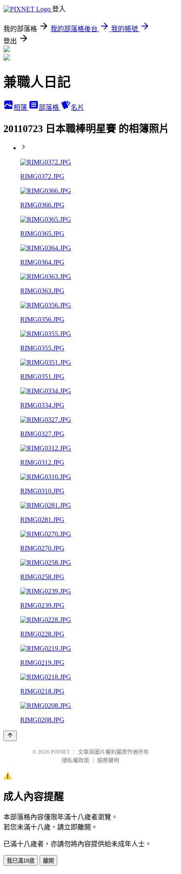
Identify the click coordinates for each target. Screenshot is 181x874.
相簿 (21, 107)
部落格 (50, 107)
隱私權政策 (75, 760)
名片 (77, 107)
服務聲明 (108, 760)
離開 (48, 861)
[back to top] (10, 736)
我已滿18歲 (21, 861)
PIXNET (60, 752)
